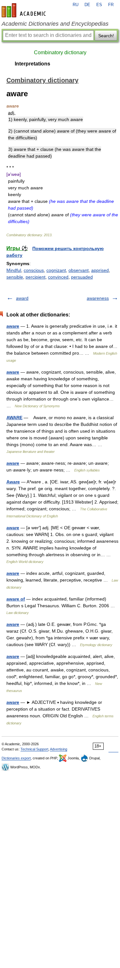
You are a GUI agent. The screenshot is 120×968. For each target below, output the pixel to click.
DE (87, 5)
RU (75, 5)
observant (78, 270)
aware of (15, 598)
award (22, 298)
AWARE (14, 417)
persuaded (82, 277)
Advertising (58, 749)
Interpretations (32, 63)
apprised (100, 270)
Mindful (13, 270)
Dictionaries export (16, 758)
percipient (35, 277)
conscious (34, 270)
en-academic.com (25, 10)
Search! (106, 35)
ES (99, 5)
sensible (14, 277)
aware (12, 326)
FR (111, 5)
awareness (98, 298)
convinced (58, 277)
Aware (13, 481)
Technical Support (34, 749)
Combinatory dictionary (60, 52)
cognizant (56, 270)
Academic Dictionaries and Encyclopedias (55, 24)
